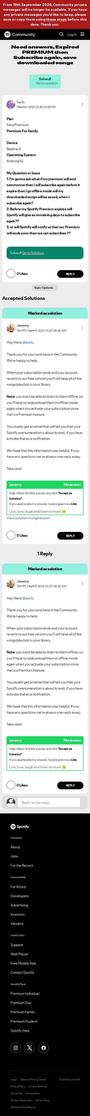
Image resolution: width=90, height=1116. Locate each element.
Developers (19, 895)
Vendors (17, 923)
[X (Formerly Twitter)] (29, 1048)
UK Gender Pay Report (22, 1107)
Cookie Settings (37, 1086)
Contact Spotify (22, 972)
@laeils (27, 342)
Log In (72, 34)
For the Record (21, 865)
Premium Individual (24, 993)
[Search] (61, 34)
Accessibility (33, 1093)
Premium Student (23, 1021)
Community (23, 34)
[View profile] (11, 104)
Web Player (19, 954)
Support (16, 944)
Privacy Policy (17, 1086)
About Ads (16, 1093)
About (15, 847)
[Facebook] (43, 1048)
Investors (17, 914)
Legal (13, 1079)
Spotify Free (19, 1030)
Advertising (19, 905)
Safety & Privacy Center (33, 1079)
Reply (70, 274)
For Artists (18, 886)
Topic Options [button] (43, 287)
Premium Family (22, 1011)
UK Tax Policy (42, 1100)
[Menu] (82, 34)
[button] (82, 104)
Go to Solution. (33, 252)
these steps (56, 19)
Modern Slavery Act (21, 1100)
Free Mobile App (23, 963)
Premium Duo (20, 1002)
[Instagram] (15, 1048)
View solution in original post (28, 517)
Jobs (14, 856)
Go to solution (47, 83)
